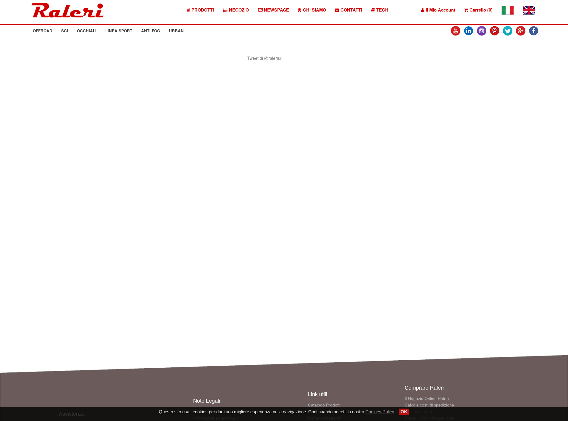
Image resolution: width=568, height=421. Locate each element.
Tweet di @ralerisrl (264, 58)
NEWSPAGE (276, 10)
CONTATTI (350, 10)
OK (404, 411)
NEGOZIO (238, 10)
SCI (64, 30)
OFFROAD (42, 30)
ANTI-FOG (150, 30)
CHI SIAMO (314, 10)
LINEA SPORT (118, 30)
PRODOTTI (202, 10)
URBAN (176, 30)
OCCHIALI (86, 30)
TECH (381, 10)
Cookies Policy (379, 411)
